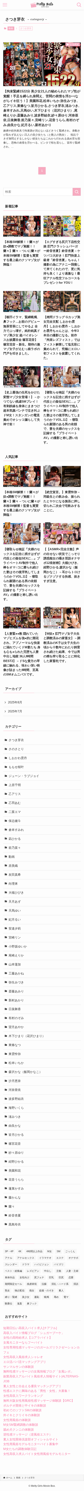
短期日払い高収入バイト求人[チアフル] (30, 1328)
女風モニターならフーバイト (23, 1342)
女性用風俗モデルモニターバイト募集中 (30, 1444)
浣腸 (44, 1284)
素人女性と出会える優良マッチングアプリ (32, 1386)
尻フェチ (39, 1277)
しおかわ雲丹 (18, 758)
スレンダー (11, 1264)
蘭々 (12, 1206)
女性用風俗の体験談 (17, 1420)
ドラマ (25, 1264)
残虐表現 (32, 1284)
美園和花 (15, 1170)
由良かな (15, 1125)
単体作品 (10, 1277)
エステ (60, 1257)
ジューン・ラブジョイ (24, 776)
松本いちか (16, 1063)
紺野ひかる (16, 1161)
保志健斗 (15, 820)
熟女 (7, 1290)
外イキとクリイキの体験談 (21, 1415)
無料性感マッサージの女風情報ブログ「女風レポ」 (38, 1371)
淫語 (75, 1284)
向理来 (13, 883)
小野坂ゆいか (18, 946)
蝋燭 (46, 1297)
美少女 (25, 1297)
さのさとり (16, 749)
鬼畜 (19, 1303)
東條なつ (15, 1045)
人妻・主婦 (72, 1271)
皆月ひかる (16, 1134)
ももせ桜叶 (16, 767)
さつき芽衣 (16, 740)
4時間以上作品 (34, 1251)
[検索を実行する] (77, 192)
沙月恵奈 (15, 1081)
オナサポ (73, 1257)
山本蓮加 (15, 964)
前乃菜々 (15, 847)
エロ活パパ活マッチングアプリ (24, 1362)
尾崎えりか (16, 955)
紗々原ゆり (16, 1152)
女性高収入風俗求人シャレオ (23, 1357)
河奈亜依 (15, 1089)
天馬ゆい (15, 910)
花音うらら (16, 1179)
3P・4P (9, 1251)
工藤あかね (16, 973)
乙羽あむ (15, 803)
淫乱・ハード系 (60, 1284)
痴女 (31, 1290)
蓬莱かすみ (16, 1188)
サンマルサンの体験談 (18, 1366)
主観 (58, 1271)
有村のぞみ (16, 1018)
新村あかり (16, 1000)
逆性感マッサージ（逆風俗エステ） (27, 1434)
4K (19, 1251)
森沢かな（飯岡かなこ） (25, 1072)
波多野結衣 (16, 1098)
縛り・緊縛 (11, 1297)
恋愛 (71, 1277)
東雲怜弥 (15, 1054)
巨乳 (51, 1277)
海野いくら (16, 1107)
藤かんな (15, 1197)
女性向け (24, 1277)
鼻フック (32, 1303)
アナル (8, 1257)
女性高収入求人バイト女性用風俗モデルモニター (37, 1454)
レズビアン (33, 1271)
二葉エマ (15, 812)
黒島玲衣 (15, 1224)
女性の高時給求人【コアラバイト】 (27, 1337)
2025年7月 (15, 711)
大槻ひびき (16, 892)
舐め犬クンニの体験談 (18, 1429)
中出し (47, 1271)
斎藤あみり (16, 991)
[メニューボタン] (5, 5)
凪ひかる (15, 838)
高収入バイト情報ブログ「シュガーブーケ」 (33, 1333)
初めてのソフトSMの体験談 (22, 1410)
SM (58, 1251)
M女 (49, 1251)
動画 (11, 28)
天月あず (15, 901)
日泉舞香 (15, 1009)
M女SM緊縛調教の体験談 (20, 1424)
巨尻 (61, 1277)
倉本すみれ (16, 829)
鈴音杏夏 (15, 1215)
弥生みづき (16, 982)
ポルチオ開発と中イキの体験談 (24, 1405)
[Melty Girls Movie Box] (42, 5)
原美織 (13, 865)
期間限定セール (13, 1284)
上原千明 (15, 785)
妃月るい (15, 919)
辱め (56, 1297)
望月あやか (16, 1027)
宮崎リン (15, 937)
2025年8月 (15, 702)
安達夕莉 (15, 928)
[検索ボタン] (79, 5)
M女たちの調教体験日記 (19, 1449)
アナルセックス (25, 1257)
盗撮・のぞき (46, 1290)
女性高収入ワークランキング (23, 1395)
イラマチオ (45, 1257)
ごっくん (70, 1251)
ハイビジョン (41, 1264)
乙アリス (15, 794)
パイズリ (59, 1264)
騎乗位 (8, 1303)
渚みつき (15, 1116)
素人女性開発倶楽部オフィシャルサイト (30, 1439)
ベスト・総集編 (13, 1271)
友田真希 (15, 874)
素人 (61, 1290)
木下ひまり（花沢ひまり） (27, 1036)
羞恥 (36, 1297)
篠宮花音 (15, 1143)
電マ (66, 1297)
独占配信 (19, 1290)
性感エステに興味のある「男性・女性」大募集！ (37, 1390)
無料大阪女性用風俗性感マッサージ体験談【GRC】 (38, 1400)
